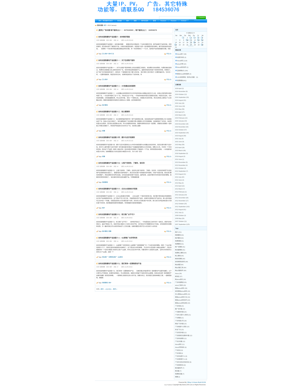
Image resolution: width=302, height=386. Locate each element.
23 (176, 45)
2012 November (181, 201)
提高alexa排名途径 (182, 303)
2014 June (179, 159)
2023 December (181, 124)
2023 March (180, 150)
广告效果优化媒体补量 (183, 335)
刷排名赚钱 (180, 259)
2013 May (179, 183)
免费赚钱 (179, 244)
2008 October (180, 215)
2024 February (181, 118)
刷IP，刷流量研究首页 (106, 21)
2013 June (179, 180)
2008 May (179, 218)
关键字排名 (181, 57)
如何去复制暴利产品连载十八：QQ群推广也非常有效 (117, 238)
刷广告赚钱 (180, 247)
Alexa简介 (181, 54)
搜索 (135, 21)
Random (163, 21)
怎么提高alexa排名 (182, 294)
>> (194, 33)
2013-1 (190, 33)
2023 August (180, 136)
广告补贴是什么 (181, 356)
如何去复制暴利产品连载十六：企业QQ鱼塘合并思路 (117, 189)
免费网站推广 (113, 257)
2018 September (181, 153)
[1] (107, 289)
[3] (110, 289)
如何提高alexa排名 (182, 291)
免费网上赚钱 (181, 253)
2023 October (181, 130)
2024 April (180, 112)
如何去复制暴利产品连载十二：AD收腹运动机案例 (116, 86)
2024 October (181, 94)
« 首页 (102, 289)
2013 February (181, 192)
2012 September (182, 206)
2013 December (181, 162)
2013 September (181, 171)
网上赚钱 (179, 256)
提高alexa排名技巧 (182, 300)
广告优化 (179, 350)
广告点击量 (180, 341)
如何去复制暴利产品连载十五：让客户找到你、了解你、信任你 (121, 163)
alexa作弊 (181, 64)
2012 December (181, 198)
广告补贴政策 (181, 338)
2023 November (181, 127)
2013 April (180, 186)
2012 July (179, 212)
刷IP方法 (111, 54)
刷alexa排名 (180, 279)
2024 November (181, 91)
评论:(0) (168, 54)
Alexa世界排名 (181, 347)
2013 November (181, 165)
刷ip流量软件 (180, 270)
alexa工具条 (180, 285)
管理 (154, 21)
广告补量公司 (181, 321)
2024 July (179, 103)
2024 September (182, 97)
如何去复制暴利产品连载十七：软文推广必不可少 (116, 214)
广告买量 (179, 353)
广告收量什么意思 (182, 327)
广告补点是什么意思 (183, 315)
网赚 (103, 131)
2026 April (179, 88)
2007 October (181, 221)
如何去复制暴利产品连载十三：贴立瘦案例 (114, 111)
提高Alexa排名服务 (184, 74)
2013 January (181, 195)
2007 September (182, 224)
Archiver (191, 20)
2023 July (179, 139)
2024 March (180, 115)
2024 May (179, 109)
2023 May (179, 144)
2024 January (181, 121)
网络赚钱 (105, 182)
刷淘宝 (178, 276)
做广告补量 (180, 309)
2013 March (180, 189)
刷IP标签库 (144, 21)
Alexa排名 (180, 344)
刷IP (127, 21)
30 (202, 45)
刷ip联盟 (179, 264)
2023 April (180, 147)
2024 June (180, 106)
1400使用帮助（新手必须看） (187, 77)
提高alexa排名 (181, 288)
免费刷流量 (179, 374)
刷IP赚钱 (105, 105)
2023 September (182, 133)
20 (195, 42)
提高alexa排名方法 (182, 297)
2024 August (180, 100)
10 (187, 40)
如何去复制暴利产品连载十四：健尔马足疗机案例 (116, 137)
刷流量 (119, 21)
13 (198, 40)
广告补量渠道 (181, 282)
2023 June (179, 141)
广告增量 (179, 318)
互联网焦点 (182, 70)
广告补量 (179, 306)
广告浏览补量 (181, 332)
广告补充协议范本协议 (183, 362)
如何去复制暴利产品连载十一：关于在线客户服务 (116, 60)
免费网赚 (181, 80)
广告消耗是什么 (181, 359)
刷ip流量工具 (180, 267)
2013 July (179, 177)
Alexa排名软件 (182, 67)
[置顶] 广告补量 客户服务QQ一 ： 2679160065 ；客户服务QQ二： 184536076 (127, 30)
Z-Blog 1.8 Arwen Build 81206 (196, 382)
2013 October (180, 168)
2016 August (180, 156)
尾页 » (115, 289)
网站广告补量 (181, 324)
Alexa (178, 273)
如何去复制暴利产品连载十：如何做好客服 (114, 37)
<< (187, 33)
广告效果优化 (180, 365)
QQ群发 (120, 257)
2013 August (180, 174)
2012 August (180, 209)
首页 (105, 25)
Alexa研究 (182, 61)
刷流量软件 (179, 368)
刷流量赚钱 (180, 250)
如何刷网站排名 (181, 262)
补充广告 (179, 329)
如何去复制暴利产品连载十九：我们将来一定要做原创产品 (119, 263)
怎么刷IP (105, 54)
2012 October (181, 204)
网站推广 (105, 257)
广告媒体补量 (181, 312)
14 (202, 40)
